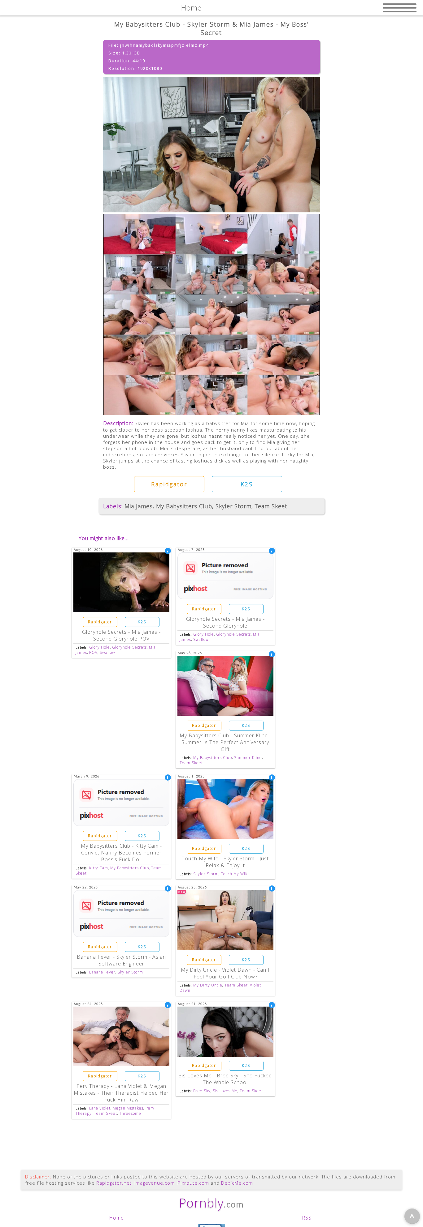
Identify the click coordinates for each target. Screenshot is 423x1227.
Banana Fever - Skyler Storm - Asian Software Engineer (121, 960)
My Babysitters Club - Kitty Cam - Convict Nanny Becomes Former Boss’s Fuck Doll (121, 852)
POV (93, 652)
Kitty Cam (98, 868)
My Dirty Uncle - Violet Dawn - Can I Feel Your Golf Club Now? (225, 973)
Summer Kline (248, 757)
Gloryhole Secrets (129, 647)
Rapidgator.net (114, 1183)
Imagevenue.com (154, 1183)
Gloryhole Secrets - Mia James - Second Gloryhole (225, 622)
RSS (307, 1217)
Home (116, 1217)
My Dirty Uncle (207, 985)
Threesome (130, 1113)
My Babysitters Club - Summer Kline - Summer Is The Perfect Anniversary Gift (225, 742)
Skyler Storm (233, 506)
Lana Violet (100, 1108)
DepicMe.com (237, 1183)
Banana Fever (102, 972)
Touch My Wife (235, 873)
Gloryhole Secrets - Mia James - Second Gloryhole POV (121, 635)
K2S (247, 484)
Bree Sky (202, 1090)
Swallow (107, 652)
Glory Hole (99, 647)
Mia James (138, 506)
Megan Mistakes (128, 1108)
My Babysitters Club (184, 506)
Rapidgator (169, 484)
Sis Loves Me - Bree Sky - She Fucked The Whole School (225, 1079)
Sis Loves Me (225, 1090)
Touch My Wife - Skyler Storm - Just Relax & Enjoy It (225, 862)
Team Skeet (271, 506)
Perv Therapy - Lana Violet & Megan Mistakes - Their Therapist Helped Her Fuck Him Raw (121, 1093)
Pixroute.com (193, 1183)
